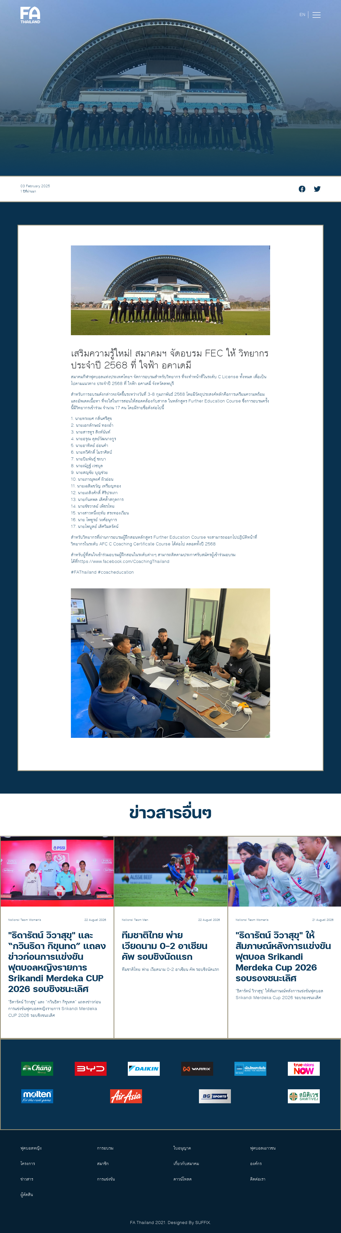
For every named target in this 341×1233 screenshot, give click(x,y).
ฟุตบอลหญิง (31, 1148)
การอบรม (105, 1148)
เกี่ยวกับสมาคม (186, 1163)
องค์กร (256, 1163)
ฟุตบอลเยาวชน (263, 1148)
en (302, 14)
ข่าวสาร (26, 1179)
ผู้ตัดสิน (26, 1194)
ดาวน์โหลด (182, 1179)
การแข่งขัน (106, 1179)
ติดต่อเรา (257, 1179)
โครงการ (27, 1163)
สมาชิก (103, 1163)
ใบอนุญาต (182, 1148)
